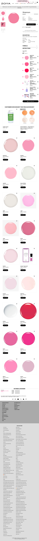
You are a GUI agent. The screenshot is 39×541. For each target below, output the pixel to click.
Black (17, 458)
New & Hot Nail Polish (19, 436)
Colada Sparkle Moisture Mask (7, 507)
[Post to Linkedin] (27, 27)
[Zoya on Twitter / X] (21, 399)
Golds (4, 461)
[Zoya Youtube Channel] (18, 399)
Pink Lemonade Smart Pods (20, 443)
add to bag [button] (30, 24)
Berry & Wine (5, 477)
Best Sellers (5, 455)
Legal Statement (16, 405)
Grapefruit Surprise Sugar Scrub (8, 495)
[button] (6, 3)
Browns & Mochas (6, 458)
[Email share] (29, 27)
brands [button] (16, 3)
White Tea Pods (18, 467)
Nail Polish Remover (19, 525)
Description (26, 35)
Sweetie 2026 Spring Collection (7, 440)
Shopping (15, 408)
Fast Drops (17, 449)
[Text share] (30, 27)
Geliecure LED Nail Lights (19, 516)
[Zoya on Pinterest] (26, 399)
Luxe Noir (17, 470)
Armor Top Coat (5, 452)
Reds (16, 446)
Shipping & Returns (5, 408)
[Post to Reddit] (26, 27)
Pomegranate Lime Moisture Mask (8, 510)
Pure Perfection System (19, 513)
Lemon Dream (18, 495)
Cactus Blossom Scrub (6, 501)
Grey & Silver (5, 476)
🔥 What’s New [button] (23, 3)
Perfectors (4, 516)
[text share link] (30, 27)
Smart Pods (5, 531)
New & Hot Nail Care (6, 437)
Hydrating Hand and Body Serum (21, 498)
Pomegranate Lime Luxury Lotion (8, 519)
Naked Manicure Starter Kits (20, 531)
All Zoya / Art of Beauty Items (7, 535)
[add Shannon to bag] (37, 24)
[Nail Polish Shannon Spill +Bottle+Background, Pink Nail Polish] (3, 24)
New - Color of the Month (19, 440)
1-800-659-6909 (16, 409)
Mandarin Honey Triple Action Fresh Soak (21, 483)
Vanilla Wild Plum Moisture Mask (21, 507)
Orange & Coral (18, 479)
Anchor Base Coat (6, 449)
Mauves (17, 477)
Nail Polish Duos (18, 433)
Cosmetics (17, 529)
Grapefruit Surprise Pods (6, 467)
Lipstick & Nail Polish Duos (7, 434)
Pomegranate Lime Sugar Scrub (20, 492)
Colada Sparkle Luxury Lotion (7, 522)
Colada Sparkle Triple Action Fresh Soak (8, 480)
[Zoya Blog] (23, 399)
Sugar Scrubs (5, 498)
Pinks (4, 446)
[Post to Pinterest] (25, 27)
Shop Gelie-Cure (18, 473)
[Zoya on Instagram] (15, 399)
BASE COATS (17, 427)
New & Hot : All (5, 436)
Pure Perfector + (5, 513)
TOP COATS (4, 427)
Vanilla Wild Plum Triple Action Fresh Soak (21, 480)
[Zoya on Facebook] (13, 399)
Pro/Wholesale (30, 3)
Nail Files (4, 525)
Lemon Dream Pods (19, 464)
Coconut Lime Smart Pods (7, 443)
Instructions (26, 48)
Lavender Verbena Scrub (6, 504)
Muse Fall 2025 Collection (19, 437)
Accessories (18, 430)
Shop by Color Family (19, 455)
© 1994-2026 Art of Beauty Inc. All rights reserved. (19, 538)
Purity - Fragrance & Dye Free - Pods (8, 470)
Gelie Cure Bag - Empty (19, 522)
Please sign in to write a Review (5, 391)
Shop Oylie (4, 489)
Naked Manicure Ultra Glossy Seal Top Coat (21, 504)
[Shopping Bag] (37, 2)
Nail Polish (24, 38)
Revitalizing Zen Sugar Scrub (20, 501)
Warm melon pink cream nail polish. (30, 36)
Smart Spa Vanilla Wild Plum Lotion (21, 519)
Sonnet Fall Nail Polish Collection (21, 434)
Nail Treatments (5, 526)
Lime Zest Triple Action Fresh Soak (21, 482)
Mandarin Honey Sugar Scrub (7, 492)
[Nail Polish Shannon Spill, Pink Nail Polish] (3, 18)
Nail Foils (4, 529)
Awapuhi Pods (18, 461)
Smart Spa (4, 419)
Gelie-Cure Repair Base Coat (7, 486)
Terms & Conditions (5, 409)
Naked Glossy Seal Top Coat (7, 528)
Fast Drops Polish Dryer (19, 452)
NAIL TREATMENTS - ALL (19, 486)
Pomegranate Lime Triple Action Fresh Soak (8, 483)
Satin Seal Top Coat (19, 528)
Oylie (3, 420)
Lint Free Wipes (18, 526)
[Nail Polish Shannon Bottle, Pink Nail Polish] (3, 13)
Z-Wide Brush (18, 489)
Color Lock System (6, 430)
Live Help (3, 405)
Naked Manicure (18, 532)
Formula (25, 45)
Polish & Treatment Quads (7, 433)
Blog (35, 3)
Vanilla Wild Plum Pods (6, 464)
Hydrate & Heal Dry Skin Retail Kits (8, 473)
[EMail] (29, 27)
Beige (4, 479)
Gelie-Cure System (5, 416)
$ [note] (31, 65)
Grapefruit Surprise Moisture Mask (21, 510)
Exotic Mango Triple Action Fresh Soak (8, 482)
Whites (17, 476)
